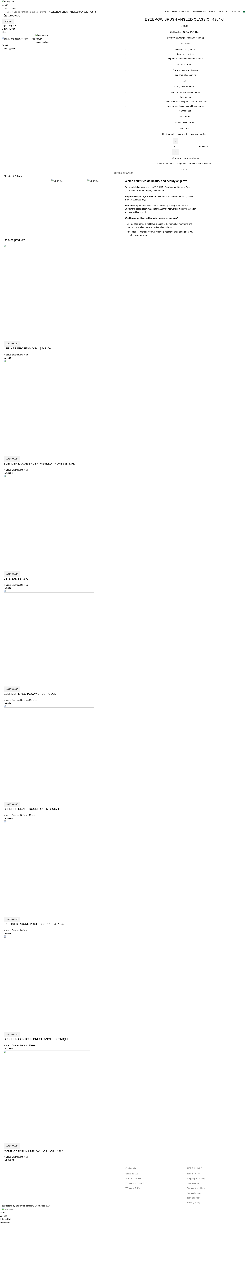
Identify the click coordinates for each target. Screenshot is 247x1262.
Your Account (193, 1183)
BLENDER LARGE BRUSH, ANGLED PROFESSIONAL (39, 463)
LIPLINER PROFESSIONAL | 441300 (27, 348)
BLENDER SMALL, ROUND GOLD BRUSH (31, 808)
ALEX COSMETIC (133, 1179)
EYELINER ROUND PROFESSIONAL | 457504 (34, 924)
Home (7, 12)
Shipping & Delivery (196, 1179)
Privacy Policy (193, 1203)
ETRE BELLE (131, 1174)
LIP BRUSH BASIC (16, 578)
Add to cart (203, 147)
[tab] (123, 173)
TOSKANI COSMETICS (136, 1183)
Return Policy (193, 1174)
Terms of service (194, 1193)
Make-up (16, 12)
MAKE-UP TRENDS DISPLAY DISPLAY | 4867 (33, 1150)
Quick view (14, 338)
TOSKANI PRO (132, 1188)
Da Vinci (44, 12)
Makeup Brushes (30, 12)
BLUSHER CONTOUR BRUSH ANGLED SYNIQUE (36, 1039)
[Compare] (7, 338)
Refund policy (193, 1198)
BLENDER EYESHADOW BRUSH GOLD (30, 693)
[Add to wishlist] (21, 338)
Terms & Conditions (196, 1188)
